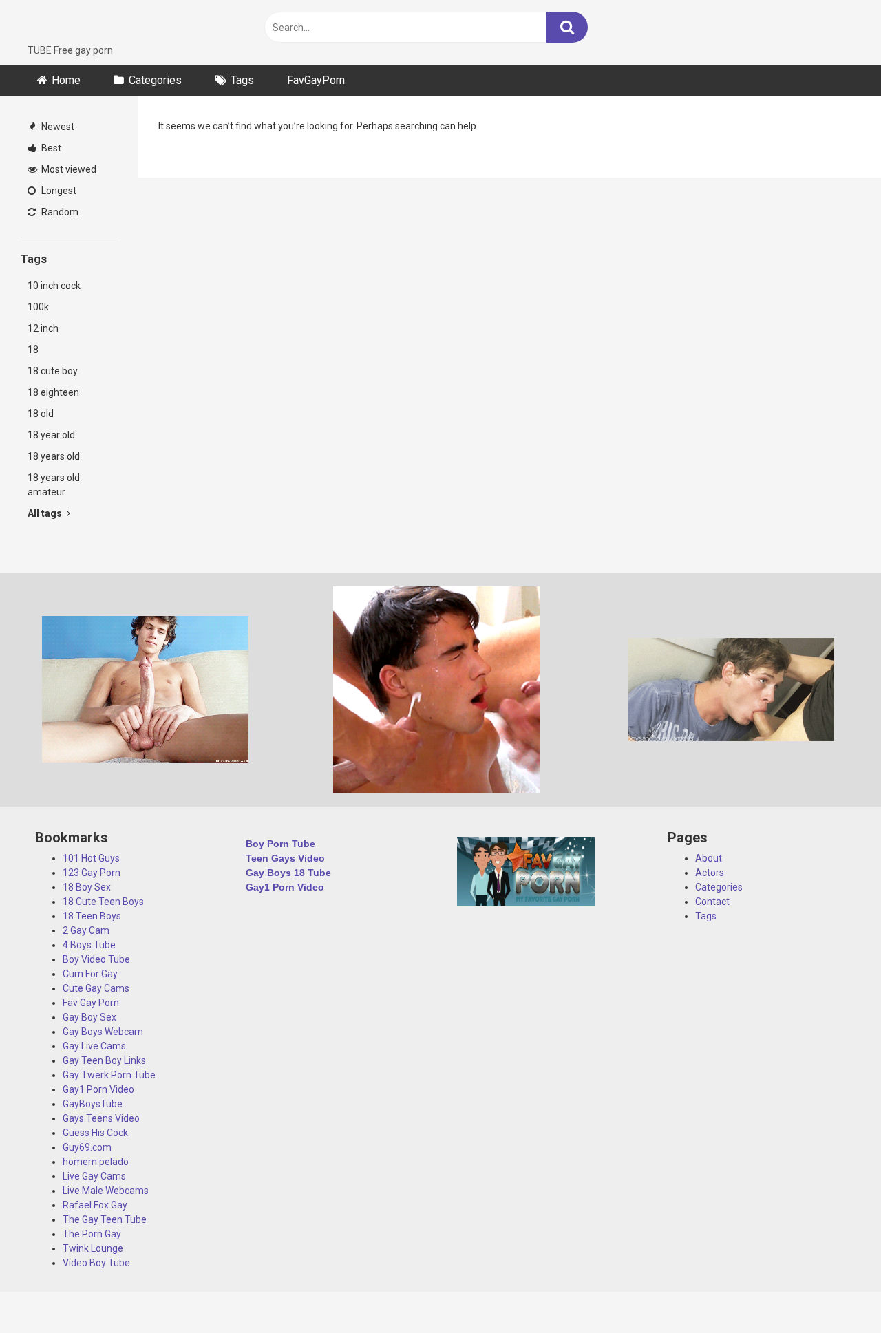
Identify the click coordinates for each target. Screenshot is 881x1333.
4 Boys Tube (89, 944)
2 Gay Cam (86, 930)
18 (33, 349)
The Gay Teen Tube (105, 1219)
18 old (41, 413)
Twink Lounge (93, 1248)
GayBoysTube (93, 1103)
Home (66, 80)
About (708, 858)
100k (38, 306)
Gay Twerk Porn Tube (109, 1074)
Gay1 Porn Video (98, 1089)
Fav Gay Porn (91, 1002)
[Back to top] (834, 1291)
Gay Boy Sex (89, 1017)
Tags (242, 80)
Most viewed (67, 169)
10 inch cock (54, 285)
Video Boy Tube (96, 1262)
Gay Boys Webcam (103, 1031)
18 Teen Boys (92, 915)
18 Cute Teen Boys (103, 901)
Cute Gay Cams (96, 988)
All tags (46, 513)
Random (58, 211)
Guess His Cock (95, 1132)
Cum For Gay (90, 973)
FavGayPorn (316, 80)
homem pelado (96, 1161)
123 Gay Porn (91, 872)
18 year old (51, 434)
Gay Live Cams (94, 1046)
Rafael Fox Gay (95, 1205)
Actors (709, 872)
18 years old (54, 456)
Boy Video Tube (96, 959)
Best (50, 147)
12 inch (43, 328)
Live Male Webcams (106, 1190)
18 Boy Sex (87, 887)
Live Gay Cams (94, 1176)
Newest (56, 126)
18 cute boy (53, 370)
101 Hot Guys (91, 858)
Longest (57, 190)
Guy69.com (87, 1147)
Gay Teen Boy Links (104, 1060)
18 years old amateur (54, 485)
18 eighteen (53, 392)
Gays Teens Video (101, 1118)
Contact (712, 901)
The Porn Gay (92, 1233)
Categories (155, 80)
